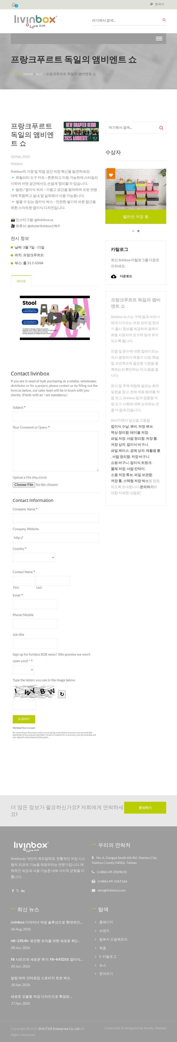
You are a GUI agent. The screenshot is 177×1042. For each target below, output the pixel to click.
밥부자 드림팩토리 (113, 939)
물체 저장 (118, 468)
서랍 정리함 (136, 438)
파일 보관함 (143, 475)
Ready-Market (155, 1028)
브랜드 (104, 930)
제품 (102, 948)
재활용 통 (153, 450)
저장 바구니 (140, 456)
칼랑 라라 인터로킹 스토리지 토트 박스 (40, 978)
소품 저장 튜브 (122, 475)
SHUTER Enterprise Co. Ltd (59, 1028)
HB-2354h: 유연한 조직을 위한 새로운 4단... (45, 940)
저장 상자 (118, 444)
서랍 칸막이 (136, 468)
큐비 (133, 426)
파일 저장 (118, 438)
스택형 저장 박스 (136, 481)
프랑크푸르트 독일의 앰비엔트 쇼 (71, 74)
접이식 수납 (120, 426)
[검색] (163, 20)
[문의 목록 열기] (14, 4)
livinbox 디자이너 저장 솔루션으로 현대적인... (46, 922)
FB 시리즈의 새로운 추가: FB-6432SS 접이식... (47, 959)
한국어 (159, 4)
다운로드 (125, 276)
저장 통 (151, 438)
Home (28, 74)
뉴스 (39, 74)
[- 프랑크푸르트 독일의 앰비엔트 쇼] (81, 133)
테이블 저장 (139, 432)
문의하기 (147, 487)
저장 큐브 (145, 426)
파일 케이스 (120, 450)
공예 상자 (137, 450)
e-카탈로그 (107, 956)
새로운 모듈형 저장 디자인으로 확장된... (41, 996)
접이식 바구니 (137, 444)
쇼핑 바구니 (120, 462)
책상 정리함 (120, 432)
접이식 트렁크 (141, 462)
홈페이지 (106, 922)
